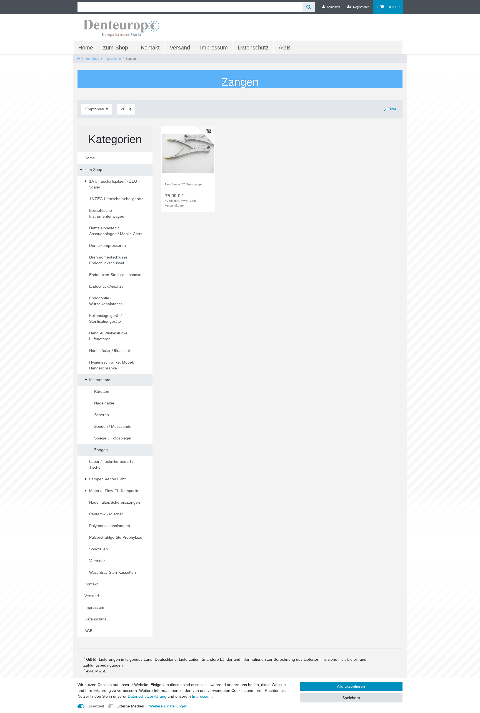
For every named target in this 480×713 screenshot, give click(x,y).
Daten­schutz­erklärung (147, 696)
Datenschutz (253, 47)
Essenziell (95, 706)
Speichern (351, 697)
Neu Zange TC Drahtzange (183, 184)
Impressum (214, 47)
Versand (180, 47)
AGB (284, 47)
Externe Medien (130, 706)
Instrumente (112, 58)
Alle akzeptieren (351, 686)
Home (85, 47)
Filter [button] (392, 109)
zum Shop (115, 47)
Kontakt (150, 47)
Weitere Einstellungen (168, 706)
